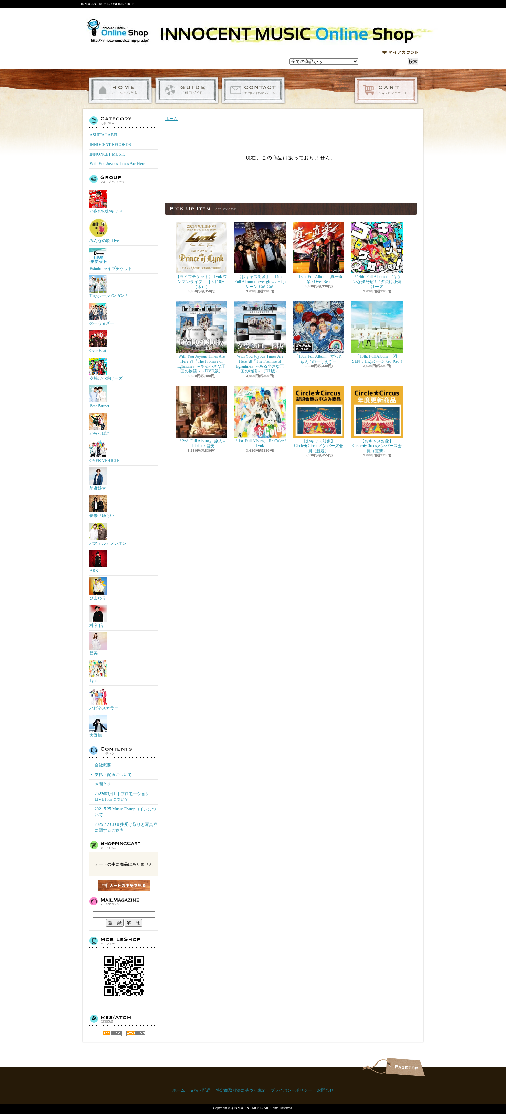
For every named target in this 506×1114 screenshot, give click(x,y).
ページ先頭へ (405, 1067)
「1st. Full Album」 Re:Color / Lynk (260, 443)
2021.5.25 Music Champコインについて (125, 812)
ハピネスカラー (103, 708)
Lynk (93, 680)
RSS (112, 1033)
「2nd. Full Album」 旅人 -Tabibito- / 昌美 (201, 443)
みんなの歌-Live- (104, 240)
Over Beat (97, 350)
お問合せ (253, 90)
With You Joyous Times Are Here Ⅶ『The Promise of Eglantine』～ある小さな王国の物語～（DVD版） (201, 364)
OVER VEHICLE (104, 460)
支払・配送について (187, 90)
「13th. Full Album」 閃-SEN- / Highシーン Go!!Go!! (377, 359)
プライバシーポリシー (291, 1090)
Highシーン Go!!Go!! (108, 296)
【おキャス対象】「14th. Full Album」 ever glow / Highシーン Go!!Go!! (260, 281)
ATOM (136, 1033)
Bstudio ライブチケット (110, 268)
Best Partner (99, 405)
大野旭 (95, 735)
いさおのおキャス (106, 211)
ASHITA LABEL (103, 135)
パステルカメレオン (108, 543)
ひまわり (97, 598)
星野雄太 (97, 488)
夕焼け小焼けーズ (106, 378)
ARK (93, 570)
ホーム (120, 90)
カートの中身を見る (124, 885)
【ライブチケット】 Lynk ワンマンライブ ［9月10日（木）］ (201, 281)
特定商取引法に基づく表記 (240, 1090)
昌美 (93, 653)
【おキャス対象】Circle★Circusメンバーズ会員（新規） (318, 446)
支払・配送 (200, 1090)
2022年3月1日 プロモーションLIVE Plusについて (122, 796)
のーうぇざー (101, 323)
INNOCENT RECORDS (110, 144)
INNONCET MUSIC (107, 154)
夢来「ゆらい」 (103, 515)
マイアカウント (400, 52)
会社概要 (103, 765)
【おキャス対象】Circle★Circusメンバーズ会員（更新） (377, 446)
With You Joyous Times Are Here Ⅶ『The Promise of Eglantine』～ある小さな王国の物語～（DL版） (260, 364)
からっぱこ (99, 433)
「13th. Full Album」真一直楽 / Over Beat (318, 279)
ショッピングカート (386, 90)
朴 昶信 (96, 625)
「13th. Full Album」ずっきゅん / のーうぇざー (318, 359)
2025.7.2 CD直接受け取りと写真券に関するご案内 (126, 827)
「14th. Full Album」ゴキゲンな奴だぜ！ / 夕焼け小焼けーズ (377, 281)
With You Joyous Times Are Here (117, 163)
